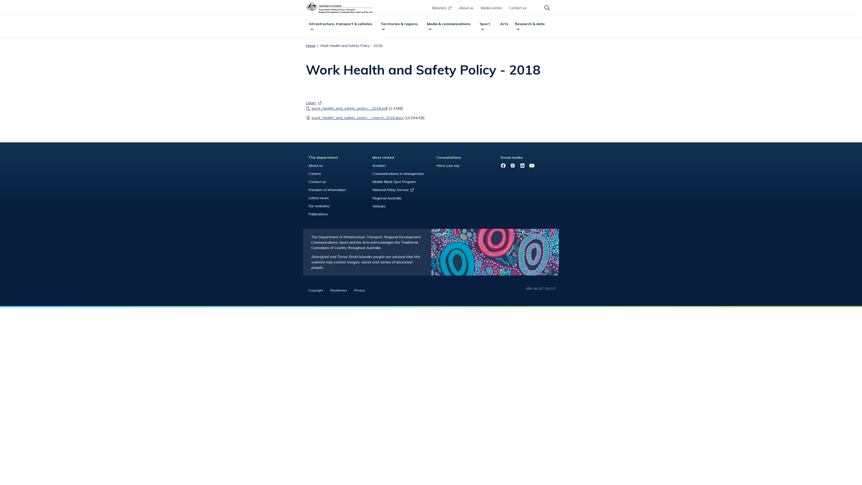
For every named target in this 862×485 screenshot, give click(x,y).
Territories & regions (399, 24)
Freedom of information (327, 189)
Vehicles (379, 206)
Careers (314, 173)
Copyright (315, 290)
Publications (318, 214)
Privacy (359, 290)
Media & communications (449, 24)
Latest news (318, 198)
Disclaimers (338, 290)
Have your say (448, 165)
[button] (546, 7)
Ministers (439, 8)
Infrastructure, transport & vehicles (340, 24)
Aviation (379, 165)
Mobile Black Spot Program (394, 181)
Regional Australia (386, 198)
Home (310, 45)
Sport (485, 24)
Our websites (319, 206)
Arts (504, 24)
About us (466, 8)
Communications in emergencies (398, 173)
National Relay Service (390, 189)
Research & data (530, 24)
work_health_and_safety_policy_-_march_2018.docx (357, 117)
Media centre (491, 8)
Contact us (517, 8)
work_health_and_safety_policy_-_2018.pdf (349, 108)
